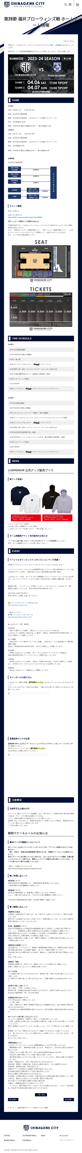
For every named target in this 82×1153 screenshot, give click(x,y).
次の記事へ (69, 1099)
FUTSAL (7, 1135)
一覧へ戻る (41, 1095)
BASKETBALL (9, 1140)
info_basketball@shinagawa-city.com (47, 1052)
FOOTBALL (26, 1140)
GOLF (43, 1135)
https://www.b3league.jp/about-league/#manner (24, 868)
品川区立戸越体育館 (20, 114)
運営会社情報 (64, 1135)
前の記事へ (13, 1099)
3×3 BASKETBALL (29, 1135)
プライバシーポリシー (67, 1140)
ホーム (12, 1107)
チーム (72, 41)
